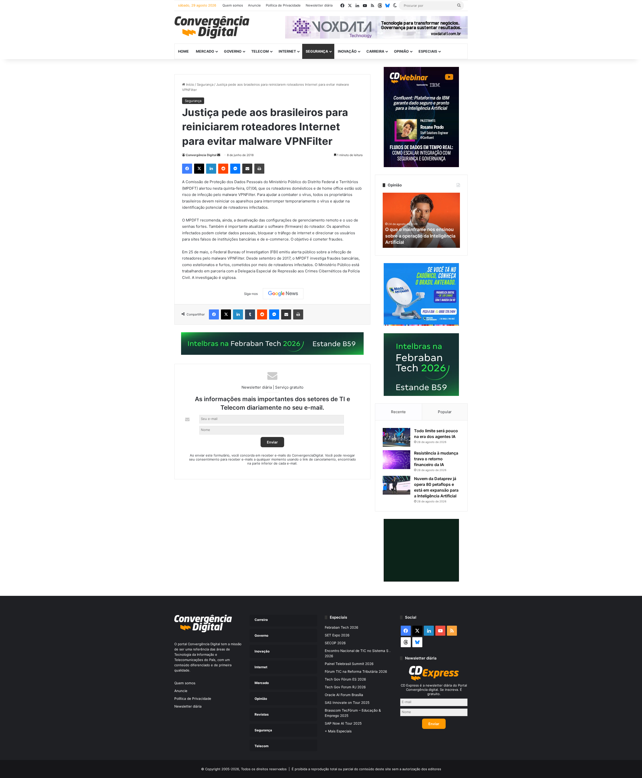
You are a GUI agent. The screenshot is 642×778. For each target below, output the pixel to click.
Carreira (375, 51)
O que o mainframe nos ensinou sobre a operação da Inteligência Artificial (420, 236)
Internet (287, 51)
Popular (445, 411)
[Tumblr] (250, 314)
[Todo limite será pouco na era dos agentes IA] (396, 437)
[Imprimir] (259, 169)
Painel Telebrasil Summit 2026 (349, 664)
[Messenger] (235, 169)
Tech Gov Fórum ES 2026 (345, 679)
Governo (233, 51)
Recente (398, 411)
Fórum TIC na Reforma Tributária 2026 (356, 672)
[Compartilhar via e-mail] (247, 169)
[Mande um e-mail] (218, 155)
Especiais (428, 51)
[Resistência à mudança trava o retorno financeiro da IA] (396, 459)
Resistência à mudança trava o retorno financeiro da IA (436, 459)
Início (189, 84)
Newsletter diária (319, 5)
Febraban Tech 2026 (341, 627)
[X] (199, 169)
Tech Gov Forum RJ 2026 (345, 687)
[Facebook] (187, 169)
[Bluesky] (387, 6)
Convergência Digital (201, 155)
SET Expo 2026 (337, 635)
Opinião (401, 51)
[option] (421, 220)
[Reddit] (223, 169)
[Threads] (380, 6)
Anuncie (254, 5)
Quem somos (232, 5)
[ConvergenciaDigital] (212, 27)
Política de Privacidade (283, 5)
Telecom (260, 51)
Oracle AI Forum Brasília (344, 695)
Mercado (205, 51)
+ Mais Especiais (338, 731)
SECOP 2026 (335, 643)
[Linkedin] (211, 169)
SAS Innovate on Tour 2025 (347, 703)
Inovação (347, 51)
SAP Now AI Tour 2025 (343, 723)
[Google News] (283, 293)
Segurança (317, 51)
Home (183, 51)
